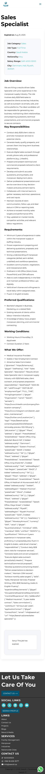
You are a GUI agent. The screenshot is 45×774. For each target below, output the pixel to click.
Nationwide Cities (8, 750)
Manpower (6, 743)
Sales (23, 43)
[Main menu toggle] (40, 4)
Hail (24, 66)
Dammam (17, 66)
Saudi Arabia (22, 52)
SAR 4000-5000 (28, 61)
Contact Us (6, 722)
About (4, 719)
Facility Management (10, 740)
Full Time (21, 48)
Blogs (3, 729)
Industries (5, 746)
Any (21, 57)
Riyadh (30, 66)
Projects (4, 726)
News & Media (7, 732)
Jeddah (10, 69)
